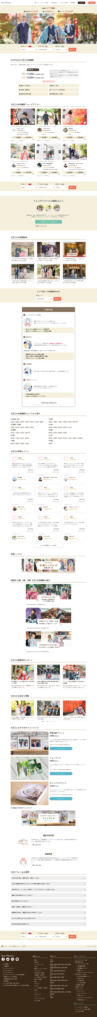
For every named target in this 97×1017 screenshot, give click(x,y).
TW (7, 959)
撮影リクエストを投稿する (49, 221)
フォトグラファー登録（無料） (83, 1009)
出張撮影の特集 (81, 966)
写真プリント (81, 995)
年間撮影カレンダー (82, 968)
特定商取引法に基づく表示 (10, 979)
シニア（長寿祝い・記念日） (41, 987)
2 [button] (44, 721)
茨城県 (12, 427)
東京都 (22, 432)
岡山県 (60, 427)
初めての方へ (81, 978)
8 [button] (54, 721)
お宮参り (36, 962)
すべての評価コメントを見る (48, 545)
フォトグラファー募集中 (82, 1007)
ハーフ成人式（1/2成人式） (41, 977)
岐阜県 (12, 443)
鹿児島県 (80, 438)
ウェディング (37, 970)
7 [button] (52, 721)
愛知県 (22, 443)
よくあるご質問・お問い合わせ (11, 983)
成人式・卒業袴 (38, 979)
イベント (36, 996)
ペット (36, 992)
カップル (36, 985)
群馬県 (22, 427)
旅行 (35, 981)
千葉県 (17, 432)
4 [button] (47, 721)
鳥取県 (50, 427)
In (12, 959)
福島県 (41, 421)
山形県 (36, 421)
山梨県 (27, 427)
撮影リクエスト (80, 987)
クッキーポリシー (8, 970)
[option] (48, 28)
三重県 (27, 443)
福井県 (27, 438)
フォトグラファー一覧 (81, 960)
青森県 (17, 421)
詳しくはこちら (61, 748)
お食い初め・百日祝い (39, 973)
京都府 (55, 421)
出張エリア (53, 956)
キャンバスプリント (82, 993)
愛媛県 (60, 432)
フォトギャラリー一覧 (83, 964)
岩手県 (22, 421)
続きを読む (30, 469)
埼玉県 (12, 432)
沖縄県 (50, 443)
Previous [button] (12, 116)
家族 (35, 960)
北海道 (12, 421)
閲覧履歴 (73, 2)
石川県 (22, 438)
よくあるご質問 (64, 2)
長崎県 (60, 438)
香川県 (55, 432)
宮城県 (27, 421)
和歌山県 (75, 421)
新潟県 (12, 438)
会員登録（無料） (80, 984)
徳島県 (50, 432)
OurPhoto (8, 956)
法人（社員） (37, 1000)
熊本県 (65, 438)
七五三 (36, 966)
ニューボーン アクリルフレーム (85, 997)
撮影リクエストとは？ (41, 226)
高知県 (65, 432)
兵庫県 (65, 421)
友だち (36, 990)
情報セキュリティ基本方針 (10, 976)
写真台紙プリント (82, 999)
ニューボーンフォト (39, 964)
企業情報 (6, 966)
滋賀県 (50, 421)
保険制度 (6, 981)
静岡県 (17, 443)
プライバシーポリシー (9, 968)
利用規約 (6, 964)
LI (17, 959)
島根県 (55, 427)
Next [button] (34, 116)
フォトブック (81, 991)
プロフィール (37, 994)
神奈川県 (27, 432)
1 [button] (42, 721)
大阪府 (60, 421)
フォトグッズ (79, 989)
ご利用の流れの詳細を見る (48, 403)
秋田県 (32, 421)
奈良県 (70, 421)
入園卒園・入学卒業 (39, 975)
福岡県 (50, 438)
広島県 (65, 427)
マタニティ (37, 983)
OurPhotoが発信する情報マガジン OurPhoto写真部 (16, 985)
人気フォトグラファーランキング (86, 972)
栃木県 (17, 427)
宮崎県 (74, 438)
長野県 (32, 427)
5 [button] (49, 721)
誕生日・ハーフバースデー (40, 968)
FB (3, 959)
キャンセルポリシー (9, 972)
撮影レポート (81, 970)
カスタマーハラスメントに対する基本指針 (14, 974)
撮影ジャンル (36, 956)
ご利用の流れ (54, 2)
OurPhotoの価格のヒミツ (84, 976)
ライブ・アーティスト (39, 998)
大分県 (70, 438)
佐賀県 (55, 438)
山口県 (70, 427)
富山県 (17, 438)
